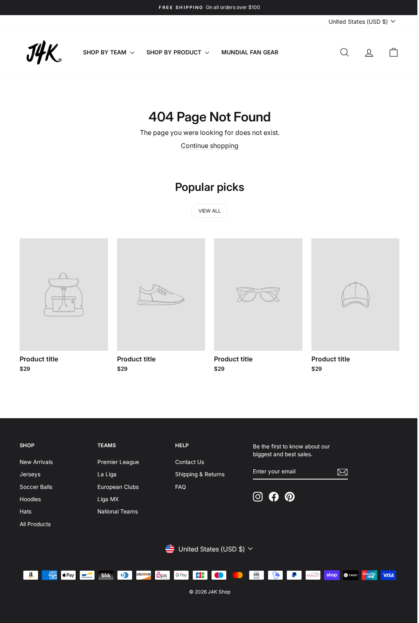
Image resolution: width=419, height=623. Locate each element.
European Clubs (116, 485)
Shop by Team (105, 52)
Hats (26, 510)
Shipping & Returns (197, 472)
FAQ (178, 485)
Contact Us (187, 460)
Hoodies (30, 497)
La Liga (105, 472)
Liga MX (106, 497)
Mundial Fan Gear (249, 52)
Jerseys (30, 472)
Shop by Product (174, 52)
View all (206, 211)
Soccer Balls (36, 485)
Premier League (117, 460)
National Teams (116, 510)
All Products (35, 522)
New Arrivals (36, 460)
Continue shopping (206, 145)
